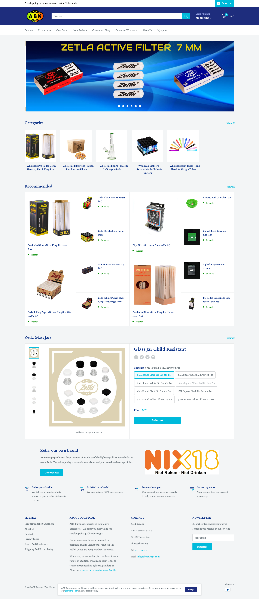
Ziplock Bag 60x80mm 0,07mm (214, 266)
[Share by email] (153, 356)
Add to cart (157, 420)
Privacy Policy (32, 539)
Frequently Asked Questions (39, 523)
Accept (191, 589)
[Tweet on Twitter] (147, 356)
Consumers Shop (101, 30)
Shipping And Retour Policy (39, 549)
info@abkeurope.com (148, 556)
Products (43, 30)
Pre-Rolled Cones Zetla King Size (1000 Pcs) (48, 247)
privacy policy (71, 590)
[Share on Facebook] (136, 356)
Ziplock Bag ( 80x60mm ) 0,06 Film (215, 232)
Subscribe (227, 3)
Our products (52, 472)
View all (230, 123)
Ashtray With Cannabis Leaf (217, 197)
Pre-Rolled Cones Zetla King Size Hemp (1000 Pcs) (153, 314)
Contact (29, 30)
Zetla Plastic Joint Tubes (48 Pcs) (111, 199)
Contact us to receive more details (98, 570)
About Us (147, 30)
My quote (162, 30)
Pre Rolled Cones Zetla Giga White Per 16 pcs (216, 299)
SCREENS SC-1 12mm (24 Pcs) (111, 266)
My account (202, 18)
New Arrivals (80, 30)
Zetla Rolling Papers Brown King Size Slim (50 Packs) (50, 314)
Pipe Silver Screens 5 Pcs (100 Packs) (151, 245)
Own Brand (62, 30)
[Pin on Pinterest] (142, 356)
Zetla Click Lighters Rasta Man (111, 232)
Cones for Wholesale (126, 30)
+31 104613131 (141, 550)
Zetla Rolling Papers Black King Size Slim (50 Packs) (111, 299)
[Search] (186, 16)
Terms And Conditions (36, 544)
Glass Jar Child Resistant (160, 349)
